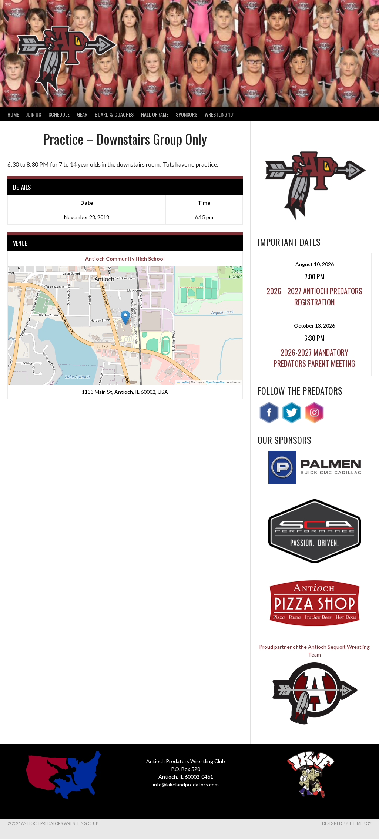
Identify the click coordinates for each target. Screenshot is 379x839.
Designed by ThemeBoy (347, 823)
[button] (125, 317)
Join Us (33, 114)
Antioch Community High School (125, 258)
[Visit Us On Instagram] (314, 422)
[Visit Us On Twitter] (291, 422)
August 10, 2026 (314, 264)
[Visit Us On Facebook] (269, 422)
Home (13, 114)
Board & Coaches (114, 114)
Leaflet (184, 382)
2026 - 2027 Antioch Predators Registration (314, 296)
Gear (82, 114)
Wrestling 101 (220, 114)
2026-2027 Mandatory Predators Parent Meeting (314, 358)
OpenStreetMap (215, 382)
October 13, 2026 (314, 325)
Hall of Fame (154, 114)
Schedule (59, 114)
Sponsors (186, 114)
